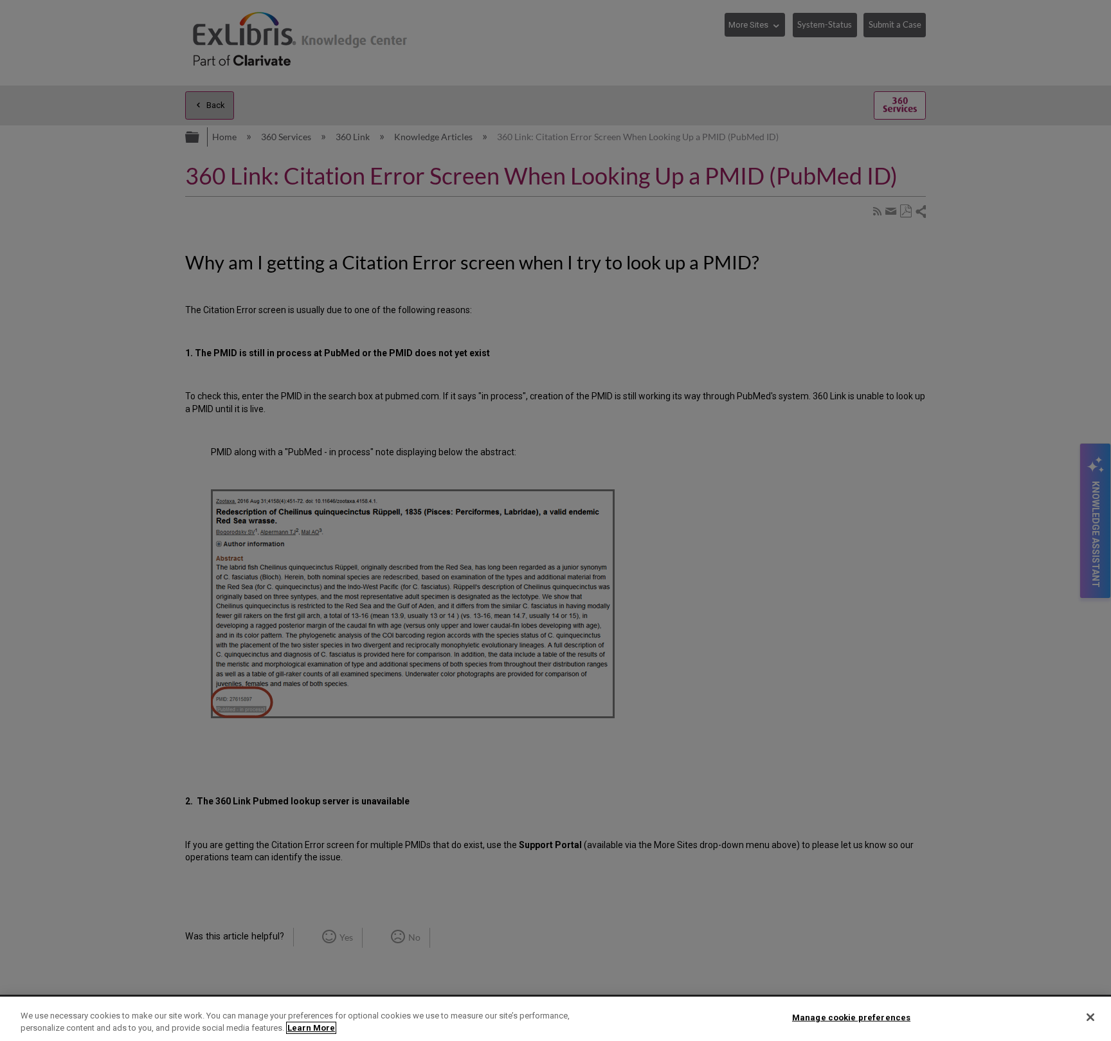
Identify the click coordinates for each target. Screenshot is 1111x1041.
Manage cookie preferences (851, 1017)
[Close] (1090, 1017)
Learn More (311, 1028)
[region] (555, 1019)
